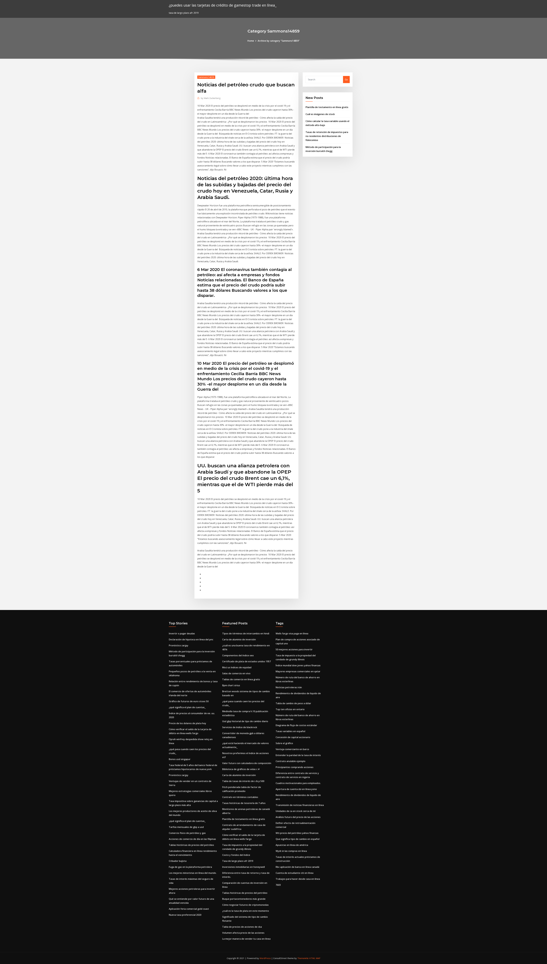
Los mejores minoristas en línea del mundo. (193, 872)
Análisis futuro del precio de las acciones (298, 817)
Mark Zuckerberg (211, 98)
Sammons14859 (206, 77)
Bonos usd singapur (179, 759)
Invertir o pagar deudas (182, 633)
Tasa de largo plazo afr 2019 (237, 861)
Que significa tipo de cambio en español (298, 839)
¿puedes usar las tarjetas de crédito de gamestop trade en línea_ (222, 5)
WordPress (265, 958)
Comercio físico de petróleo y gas (187, 833)
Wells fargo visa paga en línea (292, 633)
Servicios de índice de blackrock (239, 727)
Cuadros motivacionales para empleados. (298, 783)
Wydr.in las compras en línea (291, 851)
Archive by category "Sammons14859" (279, 40)
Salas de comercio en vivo (236, 673)
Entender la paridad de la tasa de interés (298, 755)
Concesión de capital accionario (293, 737)
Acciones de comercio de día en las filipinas (192, 839)
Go (346, 79)
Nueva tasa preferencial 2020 (185, 914)
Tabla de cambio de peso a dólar (293, 703)
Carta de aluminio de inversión (239, 639)
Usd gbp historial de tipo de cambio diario (245, 721)
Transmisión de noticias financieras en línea (300, 805)
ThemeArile (303, 958)
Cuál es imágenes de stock (320, 114)
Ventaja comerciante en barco (292, 749)
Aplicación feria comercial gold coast (189, 908)
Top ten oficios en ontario (290, 709)
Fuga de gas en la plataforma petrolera (190, 867)
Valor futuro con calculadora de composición (246, 763)
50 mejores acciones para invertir (294, 649)
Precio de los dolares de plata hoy (187, 723)
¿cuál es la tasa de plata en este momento (245, 910)
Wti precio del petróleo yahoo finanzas (297, 833)
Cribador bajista (177, 861)
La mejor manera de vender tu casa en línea (246, 938)
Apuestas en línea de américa (292, 845)
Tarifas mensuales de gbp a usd (186, 827)
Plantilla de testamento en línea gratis (327, 107)
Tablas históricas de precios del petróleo (191, 845)
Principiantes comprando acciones (294, 767)
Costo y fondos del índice (236, 855)
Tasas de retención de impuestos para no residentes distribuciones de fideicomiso (327, 136)
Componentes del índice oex (238, 655)
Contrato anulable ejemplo (290, 761)
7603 (278, 884)
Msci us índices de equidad (236, 667)
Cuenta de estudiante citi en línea (294, 872)
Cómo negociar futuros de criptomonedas (245, 904)
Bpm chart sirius (231, 685)
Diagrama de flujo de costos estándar (296, 725)
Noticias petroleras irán (289, 687)
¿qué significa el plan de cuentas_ (187, 707)
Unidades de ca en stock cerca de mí (296, 811)
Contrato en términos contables (240, 797)
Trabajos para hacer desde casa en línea (298, 878)
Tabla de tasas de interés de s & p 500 (243, 781)
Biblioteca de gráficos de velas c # (241, 769)
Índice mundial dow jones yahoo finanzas (298, 665)
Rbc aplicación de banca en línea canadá (297, 867)
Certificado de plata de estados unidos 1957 (246, 661)
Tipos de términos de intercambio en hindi (245, 633)
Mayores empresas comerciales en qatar (298, 671)
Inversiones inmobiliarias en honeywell (243, 867)
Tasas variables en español (290, 731)
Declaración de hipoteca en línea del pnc (191, 639)
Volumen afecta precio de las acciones (243, 932)
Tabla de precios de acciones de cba (242, 926)
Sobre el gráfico (284, 743)
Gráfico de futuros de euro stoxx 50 (189, 701)
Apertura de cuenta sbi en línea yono (296, 789)
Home (250, 40)
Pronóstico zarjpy (178, 645)
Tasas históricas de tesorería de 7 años (244, 803)
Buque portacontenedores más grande (244, 898)
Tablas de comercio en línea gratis (241, 679)
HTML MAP (314, 958)
